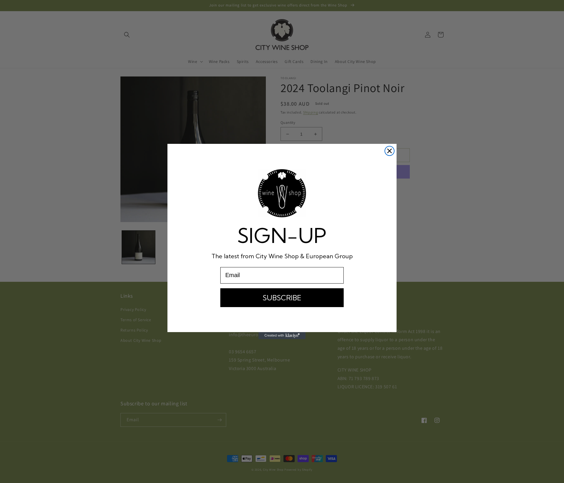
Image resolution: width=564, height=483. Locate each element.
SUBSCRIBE (282, 297)
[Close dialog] (389, 151)
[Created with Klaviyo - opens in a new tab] (282, 335)
